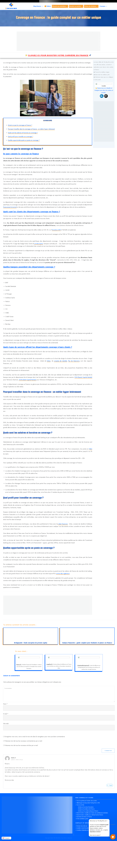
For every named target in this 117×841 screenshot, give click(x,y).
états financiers (63, 524)
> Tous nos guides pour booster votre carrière (86, 800)
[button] (6, 838)
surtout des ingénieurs (63, 574)
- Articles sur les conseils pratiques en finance (87, 811)
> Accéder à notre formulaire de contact (85, 828)
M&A (90, 449)
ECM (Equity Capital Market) (83, 377)
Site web (6, 724)
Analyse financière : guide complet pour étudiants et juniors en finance (87, 636)
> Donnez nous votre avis (81, 826)
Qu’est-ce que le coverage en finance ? (20, 125)
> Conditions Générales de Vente (83, 830)
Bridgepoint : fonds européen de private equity (30, 636)
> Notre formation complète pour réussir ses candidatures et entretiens (92, 813)
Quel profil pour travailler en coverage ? (20, 137)
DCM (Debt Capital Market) (27, 380)
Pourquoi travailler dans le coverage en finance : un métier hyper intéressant (31, 129)
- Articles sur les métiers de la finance (85, 809)
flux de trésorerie (73, 361)
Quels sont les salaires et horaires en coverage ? (23, 133)
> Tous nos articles (80, 805)
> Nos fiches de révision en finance (84, 816)
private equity (38, 244)
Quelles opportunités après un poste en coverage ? (24, 140)
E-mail (5, 714)
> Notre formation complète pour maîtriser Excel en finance (89, 815)
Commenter (108, 750)
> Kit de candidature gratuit (82, 818)
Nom (5, 704)
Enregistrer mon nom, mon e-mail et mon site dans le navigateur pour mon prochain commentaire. (35, 737)
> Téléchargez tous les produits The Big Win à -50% (88, 803)
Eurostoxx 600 (56, 230)
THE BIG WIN (11, 8)
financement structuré (9, 207)
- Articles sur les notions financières (85, 807)
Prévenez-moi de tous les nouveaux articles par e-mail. (21, 745)
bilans (48, 361)
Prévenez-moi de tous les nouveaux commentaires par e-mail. (23, 741)
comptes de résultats (60, 361)
